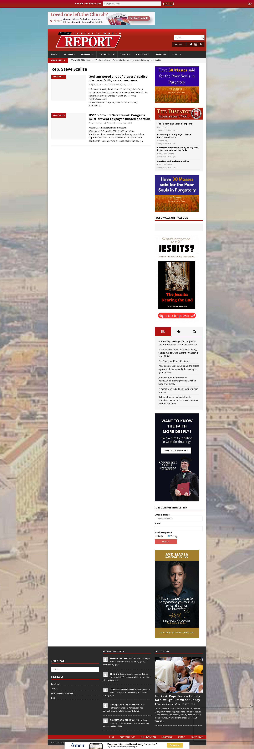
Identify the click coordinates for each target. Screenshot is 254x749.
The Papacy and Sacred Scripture (174, 123)
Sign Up (168, 4)
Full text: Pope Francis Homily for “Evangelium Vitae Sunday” (178, 698)
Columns (68, 54)
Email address (162, 514)
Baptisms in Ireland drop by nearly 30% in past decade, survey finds (177, 149)
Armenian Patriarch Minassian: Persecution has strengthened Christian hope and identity (177, 380)
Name (158, 523)
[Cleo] (105, 675)
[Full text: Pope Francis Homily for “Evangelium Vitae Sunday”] (179, 675)
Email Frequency (163, 532)
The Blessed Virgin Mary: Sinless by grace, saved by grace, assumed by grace (126, 661)
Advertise (160, 54)
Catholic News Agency (116, 84)
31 (176, 130)
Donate (176, 54)
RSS (53, 698)
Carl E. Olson (164, 127)
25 (176, 167)
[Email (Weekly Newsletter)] (195, 44)
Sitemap (181, 737)
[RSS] (200, 44)
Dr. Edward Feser (166, 164)
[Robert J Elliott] (105, 660)
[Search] (202, 37)
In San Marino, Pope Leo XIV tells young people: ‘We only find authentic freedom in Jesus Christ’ (178, 353)
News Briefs (56, 60)
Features (86, 54)
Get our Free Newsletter (88, 3)
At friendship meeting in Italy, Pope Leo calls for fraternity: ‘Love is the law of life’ (126, 723)
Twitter (54, 688)
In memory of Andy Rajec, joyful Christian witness (174, 135)
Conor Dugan (164, 140)
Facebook (55, 684)
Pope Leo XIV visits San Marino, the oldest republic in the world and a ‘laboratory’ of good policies (178, 369)
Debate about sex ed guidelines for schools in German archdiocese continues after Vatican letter (178, 400)
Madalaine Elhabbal (166, 154)
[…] (101, 105)
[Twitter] (190, 44)
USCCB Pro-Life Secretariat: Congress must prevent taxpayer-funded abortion (119, 117)
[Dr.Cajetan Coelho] (105, 706)
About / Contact (127, 737)
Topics (124, 54)
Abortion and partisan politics (173, 161)
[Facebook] (185, 44)
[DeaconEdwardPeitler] (105, 690)
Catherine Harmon (165, 704)
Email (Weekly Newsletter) (62, 693)
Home (54, 54)
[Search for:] (187, 37)
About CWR (142, 54)
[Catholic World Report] (127, 49)
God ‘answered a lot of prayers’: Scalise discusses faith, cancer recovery (118, 78)
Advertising (167, 737)
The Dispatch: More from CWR (179, 114)
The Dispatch (107, 54)
